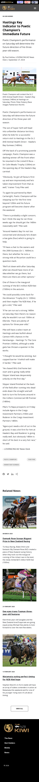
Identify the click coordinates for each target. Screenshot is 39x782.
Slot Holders (9, 743)
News (6, 752)
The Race (8, 738)
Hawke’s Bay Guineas (11, 465)
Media (7, 748)
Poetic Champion (10, 459)
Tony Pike (31, 459)
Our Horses (8, 16)
